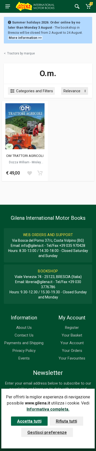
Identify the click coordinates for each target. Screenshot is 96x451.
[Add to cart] (40, 173)
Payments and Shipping (24, 343)
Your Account (72, 343)
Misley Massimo (29, 164)
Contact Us (24, 335)
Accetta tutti (29, 421)
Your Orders (72, 350)
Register (72, 327)
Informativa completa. (48, 409)
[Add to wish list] (29, 173)
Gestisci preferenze (47, 432)
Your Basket (72, 335)
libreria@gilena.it (39, 282)
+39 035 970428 (72, 246)
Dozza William (19, 162)
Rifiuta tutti (66, 421)
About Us (24, 327)
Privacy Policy (24, 350)
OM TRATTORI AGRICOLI (25, 156)
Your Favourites (72, 358)
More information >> (25, 38)
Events (24, 358)
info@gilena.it (32, 246)
